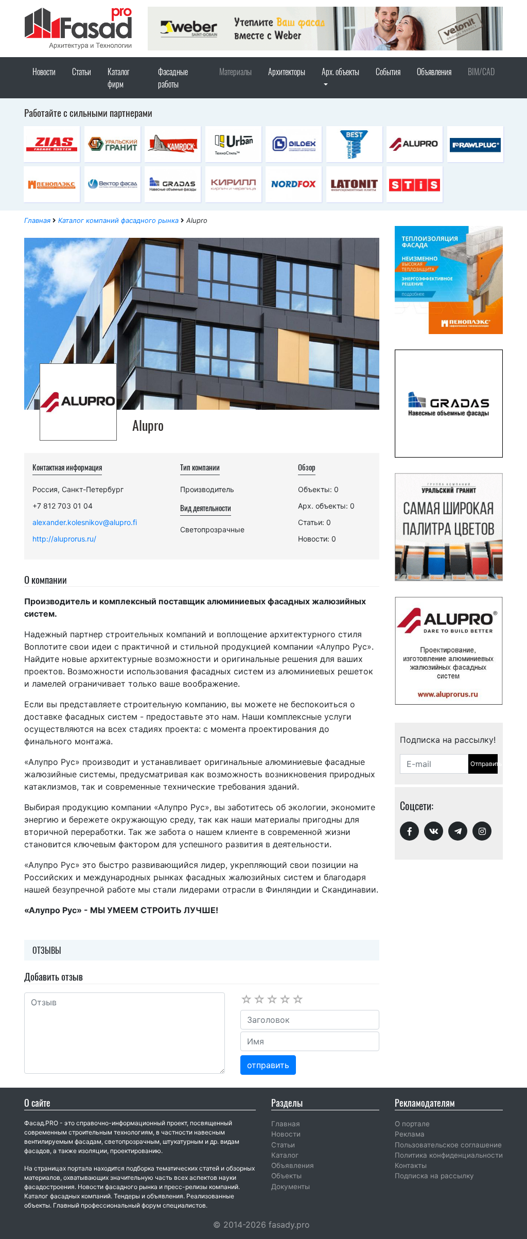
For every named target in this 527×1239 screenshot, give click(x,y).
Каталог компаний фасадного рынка (118, 220)
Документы (290, 1186)
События (388, 71)
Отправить (484, 763)
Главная (37, 220)
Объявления (434, 71)
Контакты (411, 1165)
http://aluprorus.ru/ (64, 538)
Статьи (81, 71)
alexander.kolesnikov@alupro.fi (84, 522)
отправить (268, 1065)
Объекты (286, 1176)
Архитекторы (286, 71)
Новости (44, 71)
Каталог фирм (119, 77)
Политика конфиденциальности (449, 1155)
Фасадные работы (173, 77)
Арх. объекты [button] (340, 71)
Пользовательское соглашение (448, 1145)
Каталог (284, 1155)
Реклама (410, 1134)
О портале (412, 1124)
